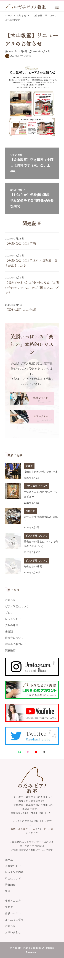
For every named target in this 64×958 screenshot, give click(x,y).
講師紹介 (10, 884)
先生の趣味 (11, 625)
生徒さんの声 (13, 900)
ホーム (9, 859)
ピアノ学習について (17, 606)
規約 (7, 891)
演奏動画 (10, 650)
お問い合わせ (13, 932)
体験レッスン (13, 913)
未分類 (9, 631)
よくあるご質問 (14, 919)
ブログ (9, 612)
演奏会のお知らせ (15, 644)
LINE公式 (48, 829)
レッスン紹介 (13, 619)
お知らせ (10, 600)
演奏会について (14, 637)
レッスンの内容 (14, 872)
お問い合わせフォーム (23, 829)
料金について (13, 878)
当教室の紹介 (13, 866)
